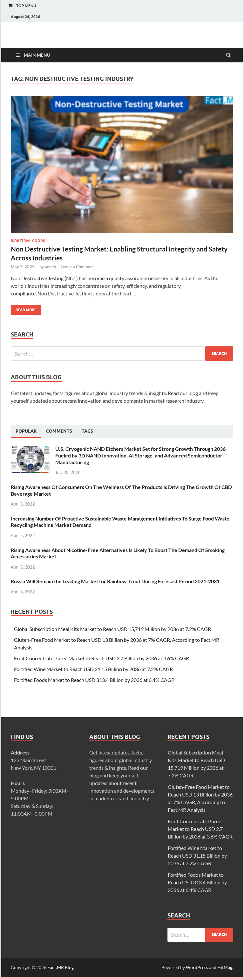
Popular (26, 431)
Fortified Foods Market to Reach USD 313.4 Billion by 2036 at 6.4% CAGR (94, 680)
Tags (87, 431)
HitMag (224, 967)
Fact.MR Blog (60, 967)
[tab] (26, 431)
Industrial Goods (28, 240)
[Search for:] (122, 353)
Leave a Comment (77, 266)
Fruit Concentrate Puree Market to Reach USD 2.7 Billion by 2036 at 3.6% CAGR (101, 658)
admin (50, 266)
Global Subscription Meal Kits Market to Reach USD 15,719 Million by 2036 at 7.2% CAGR (112, 629)
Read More (24, 308)
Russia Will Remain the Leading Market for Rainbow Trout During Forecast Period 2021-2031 (115, 581)
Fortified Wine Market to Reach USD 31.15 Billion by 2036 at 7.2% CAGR (93, 669)
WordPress (197, 967)
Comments (59, 431)
